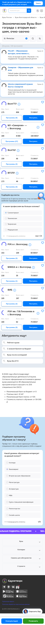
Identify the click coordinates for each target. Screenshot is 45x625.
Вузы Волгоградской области (25, 17)
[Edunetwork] (4, 10)
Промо (39, 51)
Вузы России (7, 17)
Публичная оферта (8, 601)
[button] (22, 542)
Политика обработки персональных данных (16, 604)
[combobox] (19, 10)
